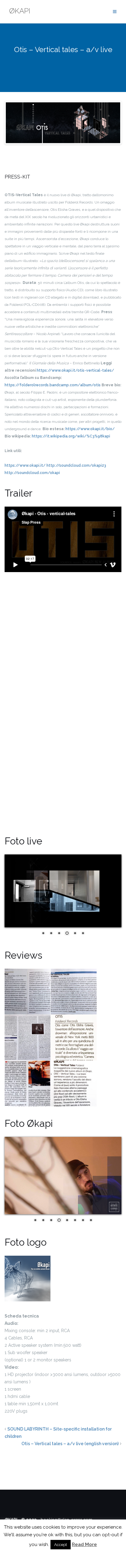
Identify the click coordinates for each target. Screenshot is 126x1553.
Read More (84, 1544)
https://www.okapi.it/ (25, 465)
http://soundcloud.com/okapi (32, 473)
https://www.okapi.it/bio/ (90, 429)
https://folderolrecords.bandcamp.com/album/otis (53, 385)
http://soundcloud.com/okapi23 (76, 465)
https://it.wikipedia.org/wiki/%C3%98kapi (71, 436)
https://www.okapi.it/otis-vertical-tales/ (75, 370)
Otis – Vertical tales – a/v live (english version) (70, 1443)
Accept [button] (60, 1544)
